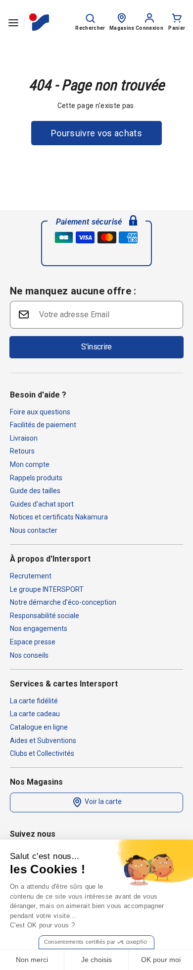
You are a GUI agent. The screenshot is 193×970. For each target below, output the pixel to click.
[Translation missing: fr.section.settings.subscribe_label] (22, 314)
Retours (22, 451)
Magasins (122, 28)
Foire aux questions (40, 412)
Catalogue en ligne (39, 727)
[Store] (122, 17)
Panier (176, 28)
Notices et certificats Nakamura (59, 517)
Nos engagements (38, 628)
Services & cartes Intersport (64, 683)
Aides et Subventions (43, 740)
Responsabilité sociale (44, 616)
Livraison (24, 438)
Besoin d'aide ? (38, 394)
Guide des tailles (35, 491)
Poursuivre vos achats (96, 133)
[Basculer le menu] (13, 22)
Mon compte (29, 464)
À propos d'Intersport (50, 559)
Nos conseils (29, 655)
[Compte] (149, 17)
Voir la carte (102, 801)
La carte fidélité (34, 701)
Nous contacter (33, 530)
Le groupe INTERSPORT (47, 589)
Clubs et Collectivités (42, 753)
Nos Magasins (36, 782)
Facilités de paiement (43, 425)
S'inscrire (96, 346)
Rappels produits (36, 478)
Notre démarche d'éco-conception (63, 602)
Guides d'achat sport (42, 504)
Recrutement (30, 576)
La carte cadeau (35, 714)
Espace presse (32, 642)
